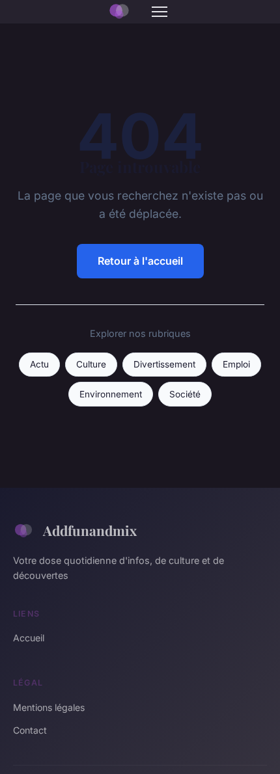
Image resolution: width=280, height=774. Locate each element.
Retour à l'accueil (140, 260)
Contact (30, 730)
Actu (39, 364)
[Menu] (160, 11)
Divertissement (164, 364)
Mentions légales (49, 707)
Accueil (28, 637)
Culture (91, 364)
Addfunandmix (90, 530)
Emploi (236, 364)
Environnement (110, 394)
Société (185, 394)
